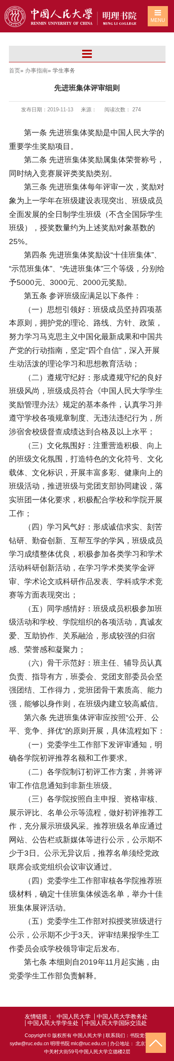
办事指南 (36, 70)
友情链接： (39, 1017)
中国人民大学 (74, 1017)
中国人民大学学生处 (53, 1023)
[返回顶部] (156, 1043)
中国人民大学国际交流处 (116, 1023)
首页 (14, 70)
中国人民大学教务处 (122, 1017)
